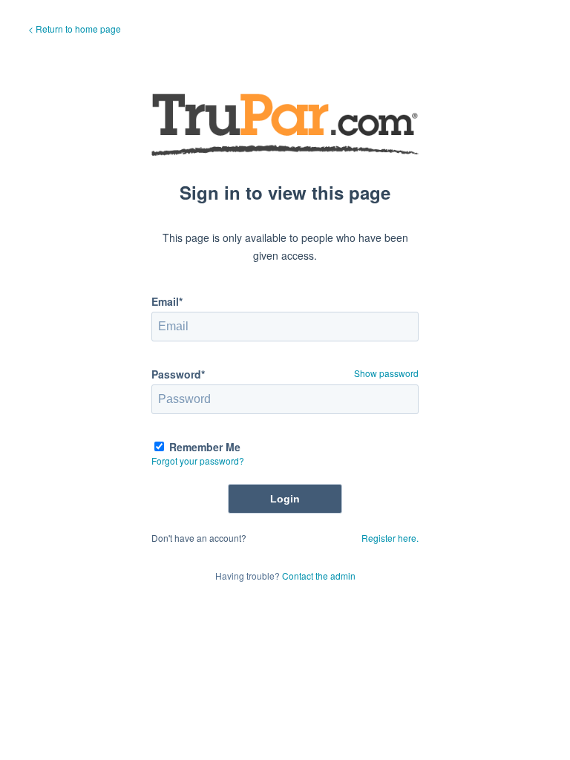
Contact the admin (319, 575)
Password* (178, 374)
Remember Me (204, 446)
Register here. (390, 537)
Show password (386, 373)
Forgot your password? (197, 460)
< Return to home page (74, 28)
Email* (167, 301)
